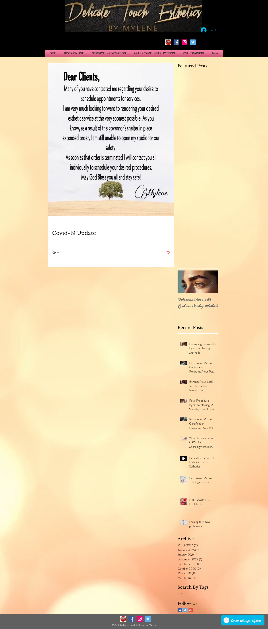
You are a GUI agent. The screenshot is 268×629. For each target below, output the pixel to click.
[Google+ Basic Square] (191, 610)
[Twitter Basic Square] (185, 610)
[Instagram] (184, 42)
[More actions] (169, 224)
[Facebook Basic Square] (180, 610)
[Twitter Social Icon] (193, 42)
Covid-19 (182, 593)
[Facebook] (176, 42)
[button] (110, 53)
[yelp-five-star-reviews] (168, 42)
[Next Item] (211, 281)
